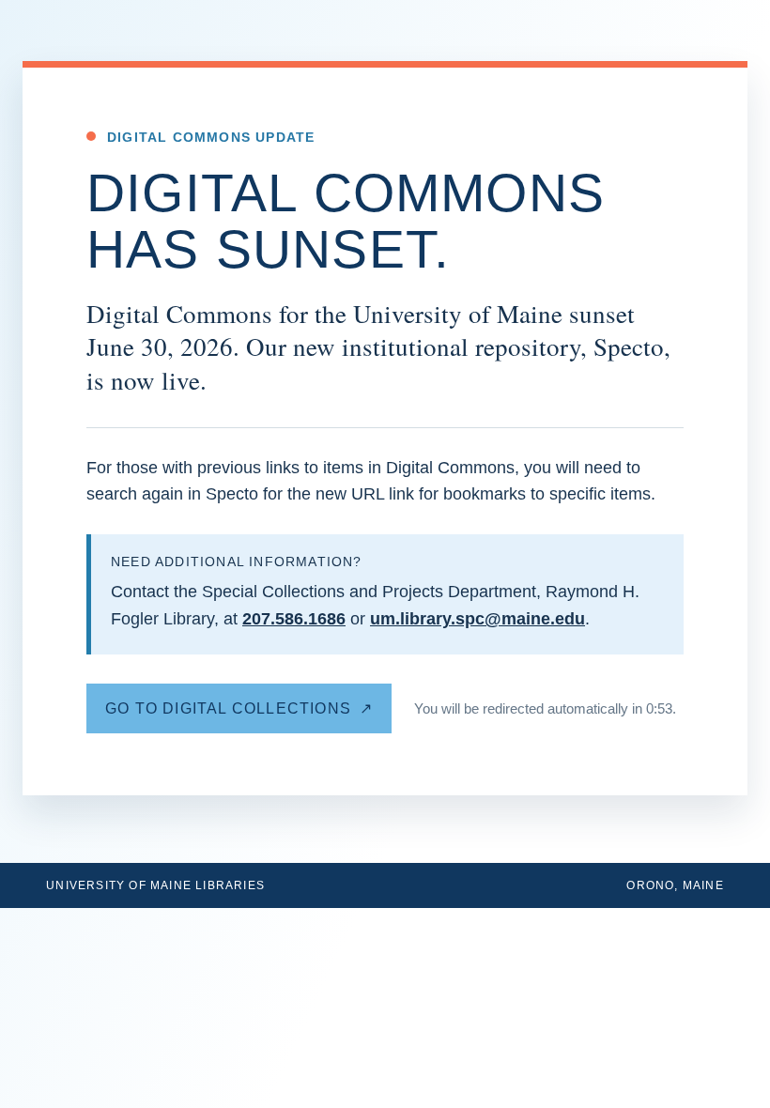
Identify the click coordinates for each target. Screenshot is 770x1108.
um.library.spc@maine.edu (477, 618)
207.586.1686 (294, 618)
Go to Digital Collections (228, 708)
